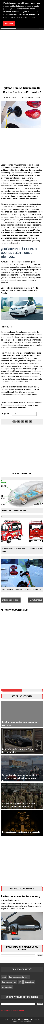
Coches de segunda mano (18, 977)
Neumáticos (29, 982)
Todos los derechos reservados (26, 1020)
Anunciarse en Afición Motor (12, 1011)
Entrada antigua (36, 600)
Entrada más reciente (10, 600)
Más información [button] (28, 18)
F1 (20, 982)
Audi (4, 977)
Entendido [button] (9, 23)
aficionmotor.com (25, 1019)
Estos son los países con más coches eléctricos (21, 590)
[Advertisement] (22, 57)
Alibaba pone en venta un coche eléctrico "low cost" (22, 550)
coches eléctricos (19, 414)
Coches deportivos (9, 982)
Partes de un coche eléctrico (14, 511)
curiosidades (31, 414)
